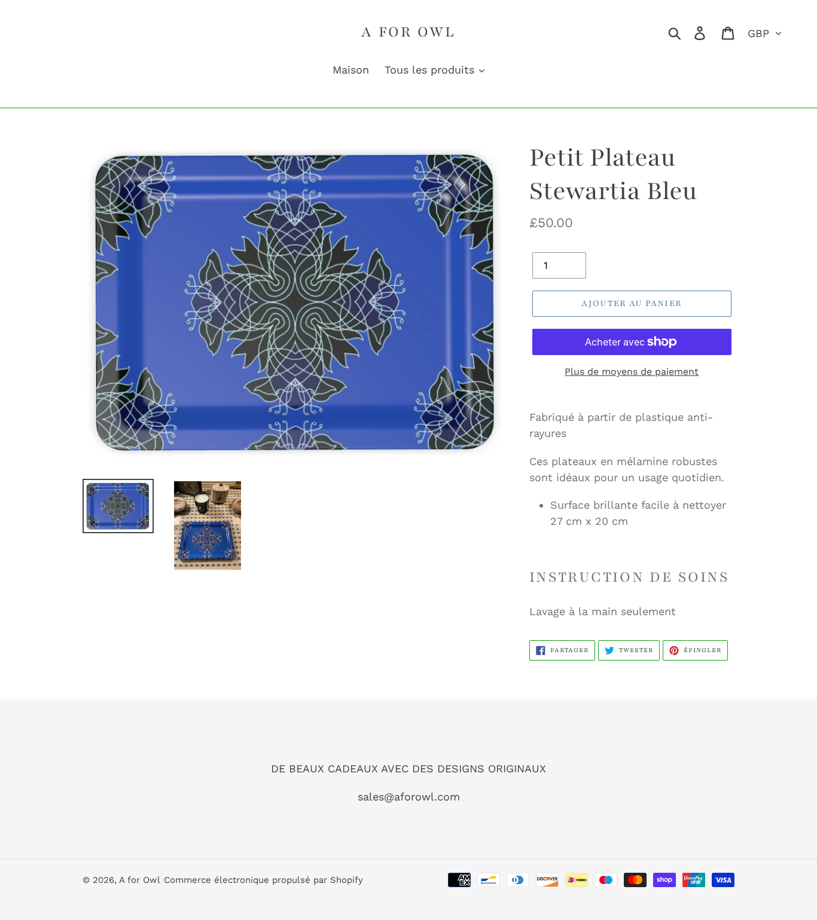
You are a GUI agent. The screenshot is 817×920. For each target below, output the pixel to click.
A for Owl (408, 31)
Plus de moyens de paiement (632, 371)
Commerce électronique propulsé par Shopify (263, 880)
